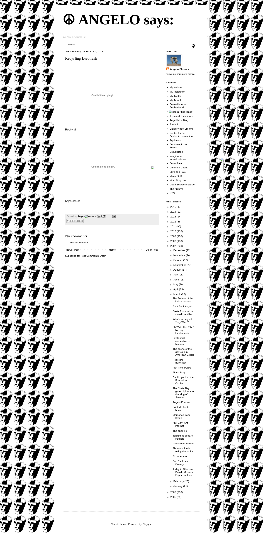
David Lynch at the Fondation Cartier (183, 380)
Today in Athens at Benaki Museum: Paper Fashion (183, 472)
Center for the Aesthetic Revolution (181, 134)
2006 (173, 492)
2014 (173, 211)
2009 (173, 236)
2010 (173, 231)
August (177, 269)
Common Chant (178, 167)
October (178, 260)
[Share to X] (75, 221)
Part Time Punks (182, 367)
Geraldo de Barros (183, 443)
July (176, 274)
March (177, 294)
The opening (180, 430)
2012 (173, 221)
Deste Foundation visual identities (183, 313)
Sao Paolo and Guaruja (181, 463)
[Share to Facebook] (78, 221)
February (178, 481)
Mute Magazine (178, 180)
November (179, 255)
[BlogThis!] (71, 221)
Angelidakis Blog (179, 120)
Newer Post (72, 249)
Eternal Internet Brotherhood (178, 106)
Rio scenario (180, 456)
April (176, 289)
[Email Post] (113, 216)
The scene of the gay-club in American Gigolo (183, 351)
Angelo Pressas (181, 402)
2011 (173, 226)
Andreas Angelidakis (181, 111)
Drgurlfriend (176, 151)
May (176, 284)
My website (176, 87)
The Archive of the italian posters (183, 300)
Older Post (152, 249)
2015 (173, 206)
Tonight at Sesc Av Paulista (183, 437)
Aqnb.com (175, 140)
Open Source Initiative (182, 184)
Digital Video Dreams (181, 128)
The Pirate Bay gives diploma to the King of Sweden (183, 393)
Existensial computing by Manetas (182, 340)
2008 (173, 241)
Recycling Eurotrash (179, 361)
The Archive (176, 188)
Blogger (146, 524)
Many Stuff (176, 176)
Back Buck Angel (182, 306)
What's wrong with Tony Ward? (183, 321)
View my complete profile (180, 73)
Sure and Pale (178, 171)
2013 (173, 216)
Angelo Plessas (86, 216)
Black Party (179, 372)
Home (112, 249)
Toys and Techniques (181, 116)
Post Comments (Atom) (94, 255)
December (179, 250)
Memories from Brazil (181, 416)
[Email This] (68, 221)
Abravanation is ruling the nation (183, 450)
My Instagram (177, 91)
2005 (173, 497)
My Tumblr (176, 100)
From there (176, 163)
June (176, 279)
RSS (172, 193)
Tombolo (174, 124)
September (180, 264)
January (178, 486)
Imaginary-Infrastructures (178, 158)
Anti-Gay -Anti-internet (181, 424)
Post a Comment (79, 242)
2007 (173, 245)
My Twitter (175, 96)
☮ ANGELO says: (118, 19)
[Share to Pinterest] (82, 221)
